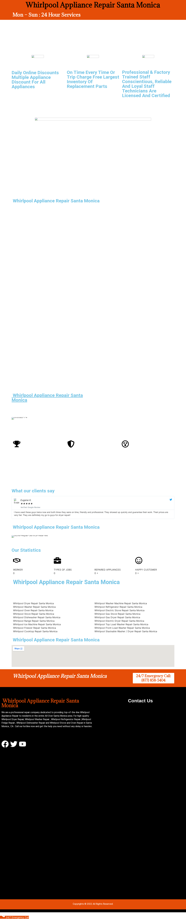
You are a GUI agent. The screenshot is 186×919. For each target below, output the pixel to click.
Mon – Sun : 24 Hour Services (47, 14)
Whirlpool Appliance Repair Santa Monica (47, 398)
